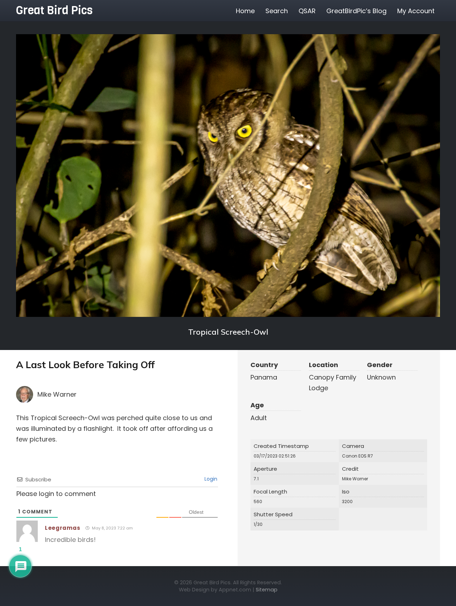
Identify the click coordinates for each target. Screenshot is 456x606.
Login (210, 478)
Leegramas (62, 528)
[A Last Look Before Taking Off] (228, 175)
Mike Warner (57, 394)
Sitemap (267, 589)
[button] (440, 11)
